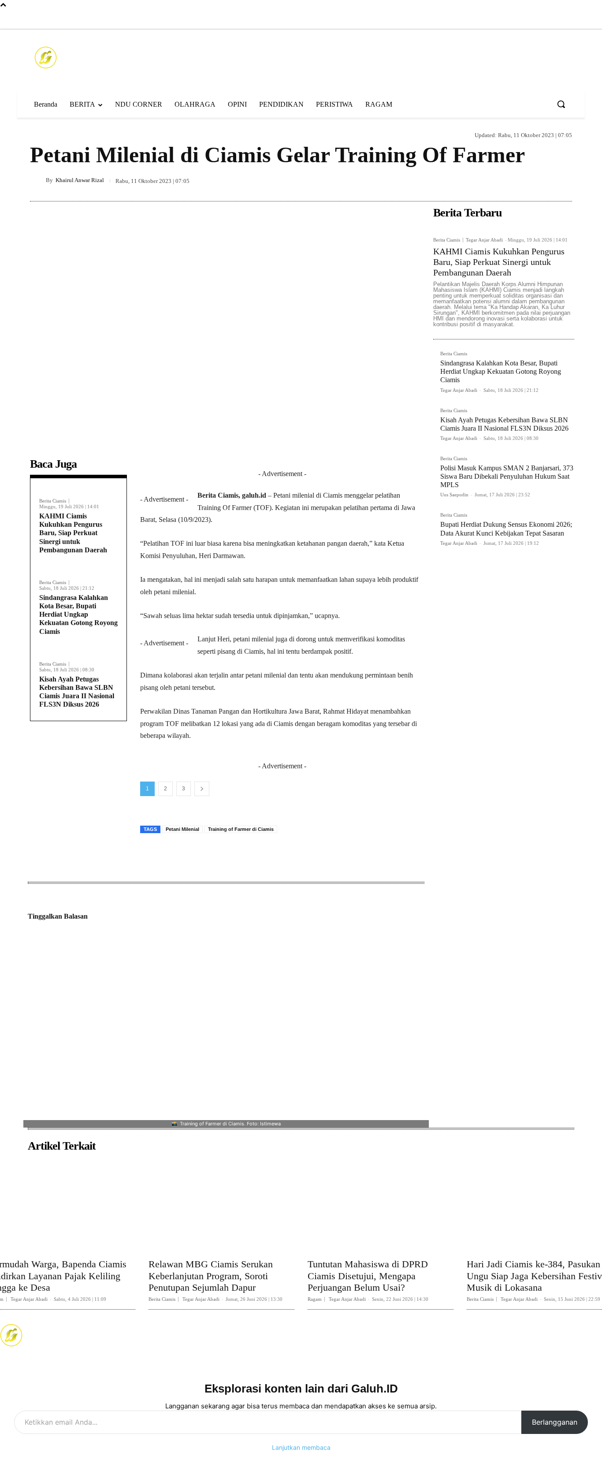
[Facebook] (469, 19)
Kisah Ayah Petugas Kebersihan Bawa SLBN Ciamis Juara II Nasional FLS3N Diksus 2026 (76, 691)
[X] (501, 180)
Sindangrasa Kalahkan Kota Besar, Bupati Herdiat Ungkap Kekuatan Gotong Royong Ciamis (78, 614)
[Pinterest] (522, 180)
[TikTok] (506, 19)
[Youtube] (524, 19)
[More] (563, 180)
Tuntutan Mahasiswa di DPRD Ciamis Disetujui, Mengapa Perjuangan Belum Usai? (368, 1276)
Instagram (279, 1334)
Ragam (39, 134)
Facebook (174, 1334)
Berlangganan (554, 1422)
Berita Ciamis (52, 501)
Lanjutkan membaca (301, 1447)
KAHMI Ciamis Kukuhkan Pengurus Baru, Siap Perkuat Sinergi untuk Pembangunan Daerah (73, 533)
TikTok (378, 1334)
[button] (561, 104)
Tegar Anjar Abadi (484, 239)
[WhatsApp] (542, 180)
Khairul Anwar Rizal (80, 180)
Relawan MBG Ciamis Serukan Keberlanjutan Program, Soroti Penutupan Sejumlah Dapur (211, 1276)
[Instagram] (487, 19)
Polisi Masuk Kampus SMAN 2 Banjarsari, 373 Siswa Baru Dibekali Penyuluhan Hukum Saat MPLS (506, 476)
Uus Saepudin (454, 494)
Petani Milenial (182, 829)
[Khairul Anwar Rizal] (38, 180)
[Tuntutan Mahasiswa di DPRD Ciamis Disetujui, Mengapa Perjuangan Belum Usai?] (380, 1205)
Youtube (476, 1334)
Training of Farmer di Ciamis (241, 829)
